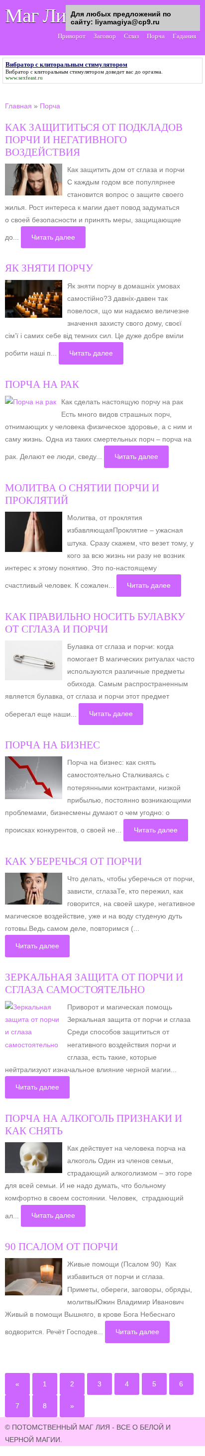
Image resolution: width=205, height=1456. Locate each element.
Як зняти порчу (49, 268)
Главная (18, 106)
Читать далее (53, 237)
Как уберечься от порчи (73, 861)
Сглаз (131, 36)
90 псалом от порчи (61, 1247)
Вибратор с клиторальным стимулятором (54, 72)
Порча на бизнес (52, 745)
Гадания (184, 36)
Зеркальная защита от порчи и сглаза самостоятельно (94, 983)
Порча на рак (42, 384)
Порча (156, 36)
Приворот (72, 36)
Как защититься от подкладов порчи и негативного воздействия (94, 139)
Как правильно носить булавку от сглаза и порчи (95, 623)
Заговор (105, 36)
